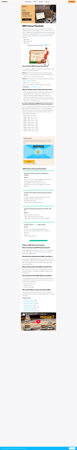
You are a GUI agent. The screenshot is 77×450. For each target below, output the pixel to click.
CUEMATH (4, 1)
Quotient (35, 224)
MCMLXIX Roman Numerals (30, 306)
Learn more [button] (23, 448)
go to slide (31, 240)
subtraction (29, 80)
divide (31, 230)
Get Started (71, 1)
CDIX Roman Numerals (29, 308)
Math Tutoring (28, 1)
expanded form (44, 250)
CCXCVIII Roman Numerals (30, 310)
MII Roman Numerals (28, 305)
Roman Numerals (41, 34)
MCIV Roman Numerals (29, 301)
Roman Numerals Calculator (35, 86)
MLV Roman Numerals (29, 300)
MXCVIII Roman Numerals (29, 303)
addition (24, 80)
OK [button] (72, 448)
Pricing (35, 1)
